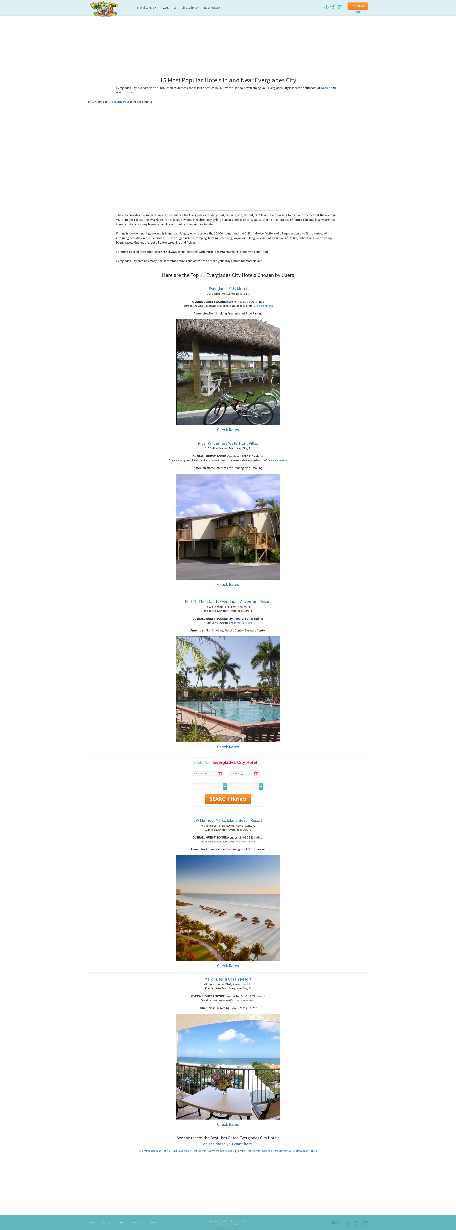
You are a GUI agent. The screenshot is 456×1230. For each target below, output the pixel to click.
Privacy (106, 1222)
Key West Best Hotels (221, 1150)
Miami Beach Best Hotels (154, 1150)
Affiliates (136, 1222)
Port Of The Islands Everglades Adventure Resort (228, 601)
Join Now (358, 6)
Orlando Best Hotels (274, 1150)
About (91, 1222)
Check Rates (228, 429)
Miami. (131, 92)
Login (358, 12)
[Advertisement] (195, 41)
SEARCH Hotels (228, 798)
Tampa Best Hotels (248, 1150)
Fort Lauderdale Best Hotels (189, 1150)
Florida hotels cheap (118, 101)
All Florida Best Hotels (303, 1150)
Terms (121, 1222)
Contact (153, 1222)
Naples (325, 88)
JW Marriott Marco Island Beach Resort (228, 820)
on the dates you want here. (228, 1144)
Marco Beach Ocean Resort (228, 979)
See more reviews (263, 305)
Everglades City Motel (228, 288)
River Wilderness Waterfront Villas (228, 443)
